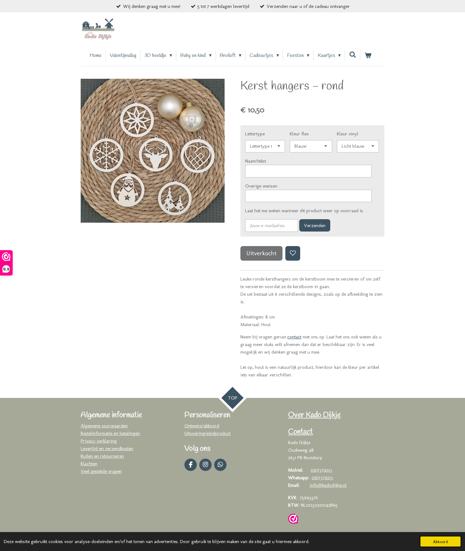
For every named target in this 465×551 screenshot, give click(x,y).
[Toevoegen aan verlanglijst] (292, 253)
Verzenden (315, 225)
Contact (300, 432)
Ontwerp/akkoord (201, 426)
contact (294, 337)
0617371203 (321, 470)
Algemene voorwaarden (104, 426)
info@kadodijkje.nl (328, 485)
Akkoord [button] (440, 541)
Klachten (89, 464)
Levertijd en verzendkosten (107, 448)
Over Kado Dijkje (314, 415)
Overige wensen (261, 186)
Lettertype (255, 134)
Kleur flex (299, 134)
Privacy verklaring (99, 441)
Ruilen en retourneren (102, 456)
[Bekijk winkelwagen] (367, 55)
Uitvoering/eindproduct (207, 433)
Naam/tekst (255, 161)
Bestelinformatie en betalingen (110, 433)
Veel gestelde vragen (101, 471)
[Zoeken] (352, 55)
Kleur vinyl (347, 134)
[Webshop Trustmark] (293, 520)
